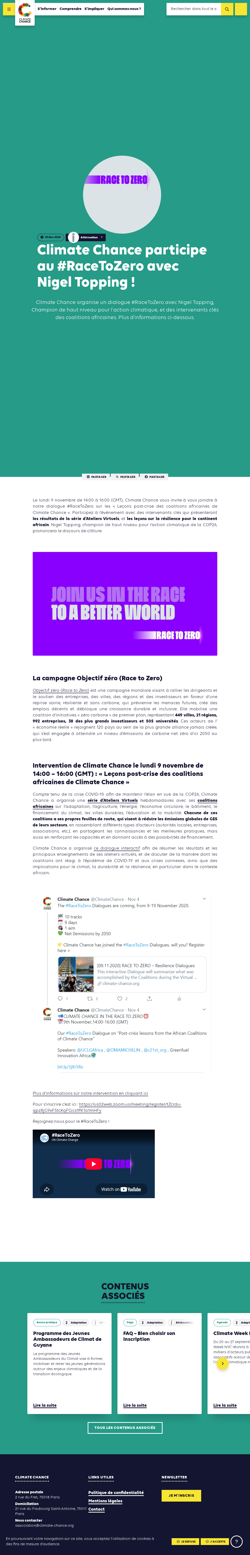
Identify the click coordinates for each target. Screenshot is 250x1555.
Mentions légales (105, 1501)
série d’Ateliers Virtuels (113, 800)
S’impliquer (94, 9)
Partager (98, 477)
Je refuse (188, 1542)
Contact (96, 1509)
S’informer (47, 9)
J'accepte (217, 1542)
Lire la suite (45, 1405)
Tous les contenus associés (125, 1427)
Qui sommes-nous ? (124, 9)
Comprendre (71, 9)
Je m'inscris (181, 1495)
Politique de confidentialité (116, 1492)
